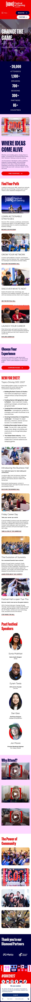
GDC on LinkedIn (7, 981)
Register (21, 13)
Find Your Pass (14, 173)
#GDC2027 (8, 976)
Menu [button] (5, 13)
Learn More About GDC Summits (12, 574)
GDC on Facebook (16, 981)
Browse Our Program (9, 229)
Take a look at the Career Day (11, 531)
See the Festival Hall (8, 301)
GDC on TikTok (25, 981)
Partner (22, 17)
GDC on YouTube (21, 981)
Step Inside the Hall (8, 614)
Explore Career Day (8, 336)
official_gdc (3, 981)
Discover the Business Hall (11, 263)
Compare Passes (14, 368)
